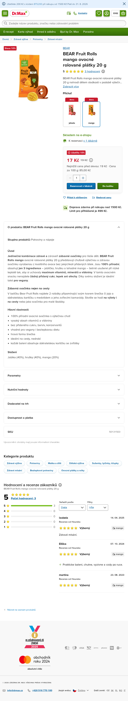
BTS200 (38, 4)
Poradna (88, 31)
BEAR (66, 48)
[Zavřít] (124, 4)
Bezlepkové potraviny (41, 470)
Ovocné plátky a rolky (72, 470)
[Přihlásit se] (106, 13)
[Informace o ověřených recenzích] (103, 71)
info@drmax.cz (15, 690)
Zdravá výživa (14, 463)
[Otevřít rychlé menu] (5, 13)
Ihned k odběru (46, 31)
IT (125, 690)
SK (112, 690)
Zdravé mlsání (14, 470)
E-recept (8, 31)
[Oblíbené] (99, 13)
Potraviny (35, 463)
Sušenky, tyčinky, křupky (105, 463)
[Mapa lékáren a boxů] (69, 13)
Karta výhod (25, 31)
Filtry (90, 502)
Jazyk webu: (64, 690)
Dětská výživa (76, 463)
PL (116, 690)
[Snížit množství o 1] (70, 178)
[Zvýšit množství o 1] (83, 178)
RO (120, 690)
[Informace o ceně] (91, 160)
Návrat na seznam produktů (21, 609)
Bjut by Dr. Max (69, 31)
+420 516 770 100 (42, 690)
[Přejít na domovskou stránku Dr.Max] (19, 13)
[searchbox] (64, 23)
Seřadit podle (66, 502)
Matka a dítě (54, 463)
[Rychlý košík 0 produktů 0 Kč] (123, 13)
